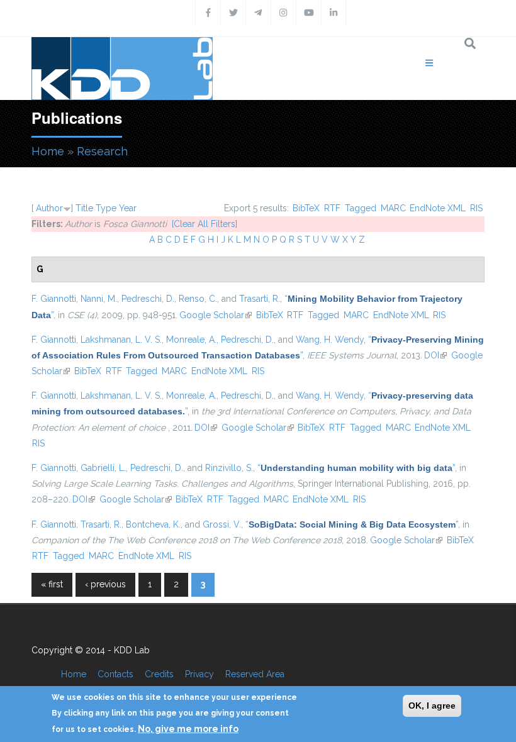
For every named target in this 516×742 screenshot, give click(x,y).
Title (84, 208)
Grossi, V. (222, 524)
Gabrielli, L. (103, 468)
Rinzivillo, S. (229, 468)
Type (106, 208)
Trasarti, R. (259, 299)
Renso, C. (198, 299)
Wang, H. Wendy (330, 340)
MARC (393, 208)
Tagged (360, 208)
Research (102, 151)
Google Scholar (215, 315)
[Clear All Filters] (204, 224)
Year (128, 208)
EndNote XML (438, 208)
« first (52, 584)
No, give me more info (188, 729)
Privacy (199, 674)
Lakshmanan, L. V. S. (121, 340)
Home (47, 151)
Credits (159, 674)
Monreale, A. (191, 340)
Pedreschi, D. (147, 299)
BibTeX (306, 208)
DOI (435, 355)
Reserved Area (254, 674)
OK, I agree (432, 705)
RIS (476, 208)
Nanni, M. (99, 299)
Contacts (115, 674)
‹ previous (105, 584)
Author (49, 208)
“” (356, 468)
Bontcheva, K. (153, 524)
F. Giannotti (53, 299)
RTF (332, 208)
